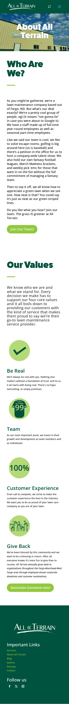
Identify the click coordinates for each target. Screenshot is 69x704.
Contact (11, 670)
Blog (9, 658)
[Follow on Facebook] (9, 686)
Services (11, 650)
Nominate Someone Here (30, 587)
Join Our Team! (22, 229)
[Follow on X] (16, 686)
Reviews (11, 666)
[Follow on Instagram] (23, 686)
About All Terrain (16, 654)
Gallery (11, 662)
